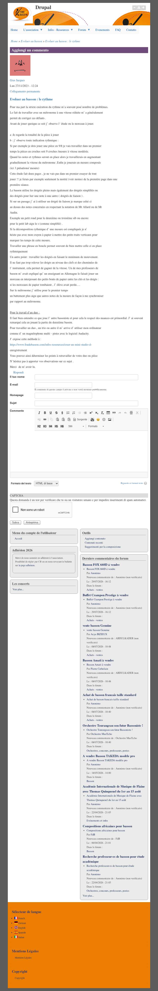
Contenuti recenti (94, 542)
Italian (21, 937)
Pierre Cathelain (99, 668)
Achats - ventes (95, 589)
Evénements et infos (97, 820)
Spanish (22, 932)
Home (14, 30)
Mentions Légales (23, 957)
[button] (39, 412)
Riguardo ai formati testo (132, 483)
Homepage (16, 395)
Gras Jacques (17, 80)
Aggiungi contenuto (95, 538)
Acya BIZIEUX (99, 634)
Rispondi (18, 372)
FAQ (118, 30)
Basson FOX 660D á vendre (101, 564)
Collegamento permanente (25, 91)
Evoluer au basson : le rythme (62, 41)
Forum (80, 31)
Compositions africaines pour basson (107, 826)
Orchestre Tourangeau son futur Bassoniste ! (113, 725)
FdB (93, 834)
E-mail (14, 384)
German (22, 923)
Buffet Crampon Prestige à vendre (106, 595)
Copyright (20, 977)
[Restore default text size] (139, 9)
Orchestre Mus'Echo (101, 734)
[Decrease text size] (134, 9)
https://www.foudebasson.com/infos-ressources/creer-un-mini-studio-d (50, 344)
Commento (17, 410)
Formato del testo (21, 483)
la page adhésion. (27, 565)
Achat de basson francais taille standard (109, 694)
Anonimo (95, 573)
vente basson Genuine (97, 625)
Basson (90, 781)
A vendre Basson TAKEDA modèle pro (109, 756)
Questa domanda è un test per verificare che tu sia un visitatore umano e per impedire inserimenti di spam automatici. (78, 498)
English (22, 927)
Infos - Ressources (57, 31)
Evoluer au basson (31, 41)
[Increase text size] (143, 9)
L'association (29, 31)
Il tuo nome (17, 377)
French (21, 918)
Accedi (18, 538)
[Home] (21, 22)
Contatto (131, 30)
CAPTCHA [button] (16, 495)
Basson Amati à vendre (98, 660)
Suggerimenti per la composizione (103, 546)
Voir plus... (18, 589)
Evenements (102, 30)
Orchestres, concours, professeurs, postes (108, 750)
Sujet (13, 403)
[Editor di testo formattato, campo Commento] (79, 451)
